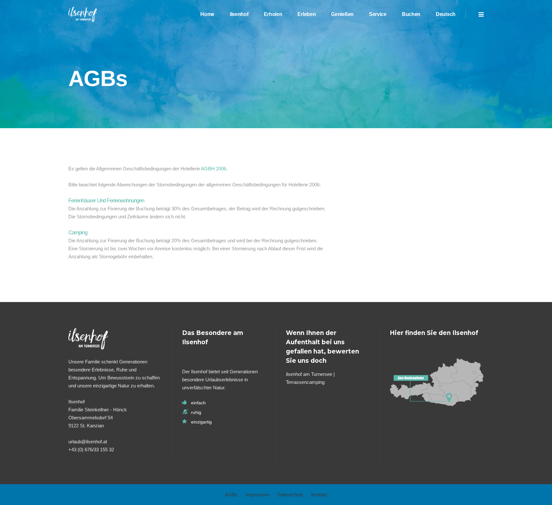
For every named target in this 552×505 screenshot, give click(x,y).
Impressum (257, 494)
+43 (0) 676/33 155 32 (91, 449)
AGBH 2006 (213, 168)
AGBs (231, 494)
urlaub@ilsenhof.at (87, 441)
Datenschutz (290, 494)
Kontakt (319, 494)
